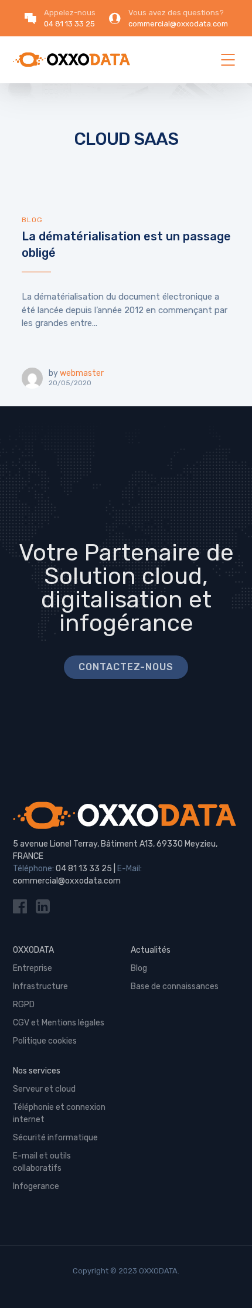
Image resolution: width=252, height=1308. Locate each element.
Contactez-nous (126, 666)
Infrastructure (40, 986)
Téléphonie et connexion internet (59, 1113)
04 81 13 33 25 (84, 869)
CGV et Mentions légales (58, 1023)
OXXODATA (33, 950)
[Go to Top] (228, 1281)
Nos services (36, 1071)
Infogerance (36, 1186)
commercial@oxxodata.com (67, 881)
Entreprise (32, 968)
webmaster (82, 373)
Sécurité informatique (55, 1138)
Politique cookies (45, 1041)
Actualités (151, 950)
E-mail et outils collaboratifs (42, 1162)
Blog (32, 220)
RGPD (24, 1005)
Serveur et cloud (44, 1089)
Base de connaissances (175, 986)
